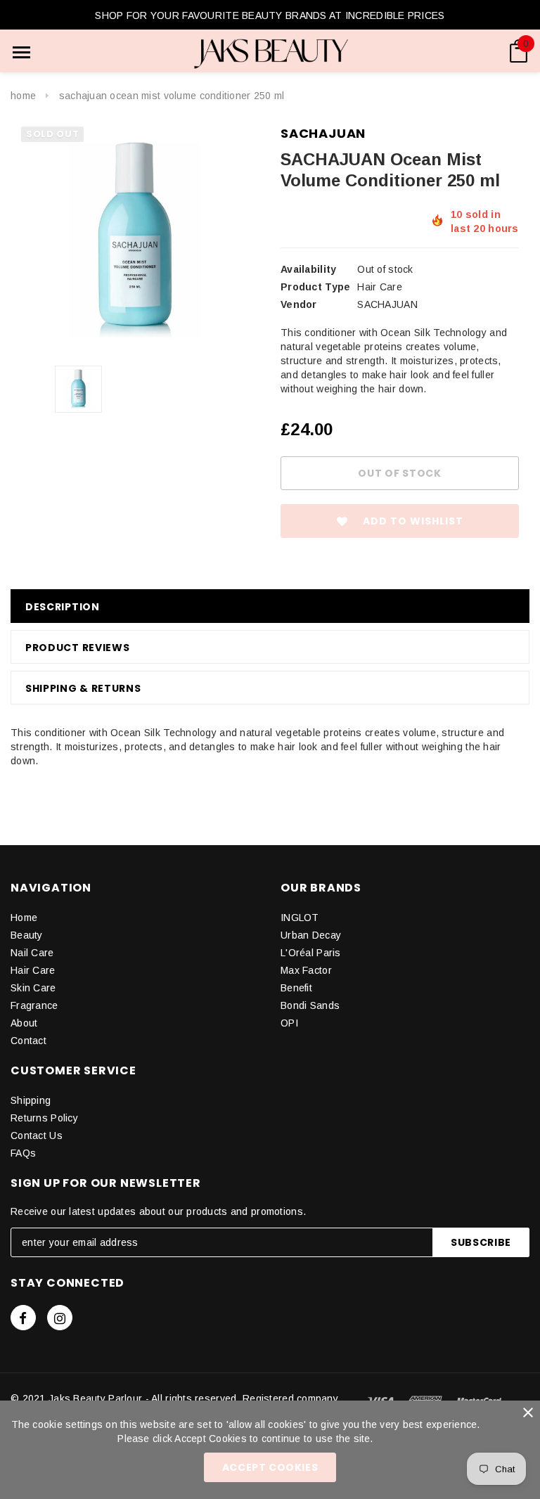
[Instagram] (59, 1317)
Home (23, 95)
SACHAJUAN (323, 133)
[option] (135, 240)
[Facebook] (23, 1317)
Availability (308, 269)
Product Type (315, 286)
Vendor (299, 304)
